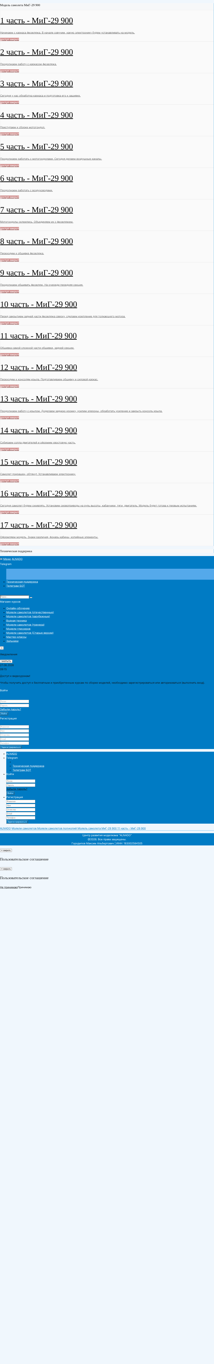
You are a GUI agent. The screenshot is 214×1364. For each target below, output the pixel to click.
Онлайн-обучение (18, 608)
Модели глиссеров (18, 628)
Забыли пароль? (10, 709)
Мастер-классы (16, 636)
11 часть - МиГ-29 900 (131, 828)
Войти (4, 713)
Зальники (12, 641)
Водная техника (16, 620)
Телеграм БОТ (15, 585)
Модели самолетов (24, 828)
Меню (7, 559)
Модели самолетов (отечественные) (30, 612)
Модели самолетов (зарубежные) (28, 616)
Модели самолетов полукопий (57, 828)
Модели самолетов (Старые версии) (30, 632)
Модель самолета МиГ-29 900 (97, 828)
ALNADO (17, 559)
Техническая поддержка (22, 581)
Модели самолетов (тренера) (25, 624)
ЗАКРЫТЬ (6, 661)
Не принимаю (9, 887)
